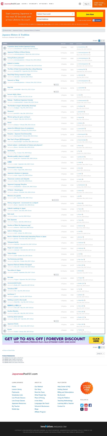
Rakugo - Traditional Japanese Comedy (20, 100)
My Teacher (42, 3)
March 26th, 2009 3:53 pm (25, 181)
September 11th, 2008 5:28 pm (26, 205)
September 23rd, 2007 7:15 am (27, 272)
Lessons (24, 3)
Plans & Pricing (40, 398)
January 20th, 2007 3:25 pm (26, 331)
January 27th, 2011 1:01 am (25, 96)
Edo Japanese (12, 219)
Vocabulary (33, 3)
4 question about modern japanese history (21, 46)
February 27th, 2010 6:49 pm (28, 130)
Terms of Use (40, 24)
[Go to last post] (86, 47)
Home (14, 386)
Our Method (39, 386)
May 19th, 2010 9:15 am (27, 113)
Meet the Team (40, 392)
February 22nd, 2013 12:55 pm (33, 82)
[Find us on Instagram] (86, 409)
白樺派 (10, 162)
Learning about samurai (15, 317)
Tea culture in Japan (14, 270)
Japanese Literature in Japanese (18, 173)
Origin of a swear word (15, 248)
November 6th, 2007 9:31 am (28, 250)
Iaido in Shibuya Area (15, 231)
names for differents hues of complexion (21, 128)
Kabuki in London (13, 63)
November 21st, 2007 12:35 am (29, 244)
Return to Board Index (9, 350)
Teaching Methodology (65, 400)
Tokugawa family (13, 242)
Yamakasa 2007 (12, 288)
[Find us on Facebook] (90, 405)
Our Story (38, 389)
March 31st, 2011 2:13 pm (28, 89)
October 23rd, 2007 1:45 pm (27, 261)
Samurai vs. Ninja (13, 80)
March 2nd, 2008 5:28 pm (26, 227)
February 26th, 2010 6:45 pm (30, 136)
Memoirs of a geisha (14, 195)
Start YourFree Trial (98, 4)
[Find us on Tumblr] (82, 409)
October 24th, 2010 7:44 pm (31, 102)
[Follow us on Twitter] (82, 405)
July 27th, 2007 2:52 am (24, 290)
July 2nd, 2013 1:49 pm (27, 76)
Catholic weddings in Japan (16, 208)
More (50, 3)
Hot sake (10, 277)
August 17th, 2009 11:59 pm (25, 175)
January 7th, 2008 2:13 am (25, 233)
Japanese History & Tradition (32, 30)
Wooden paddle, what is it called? (18, 156)
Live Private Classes (18, 398)
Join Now (90, 14)
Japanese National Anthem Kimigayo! (20, 264)
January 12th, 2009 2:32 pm (29, 186)
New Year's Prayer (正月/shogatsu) (18, 139)
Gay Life (10, 87)
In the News (39, 400)
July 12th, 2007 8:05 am (26, 296)
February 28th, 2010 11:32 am (27, 124)
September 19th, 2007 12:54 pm (28, 279)
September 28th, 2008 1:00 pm (25, 197)
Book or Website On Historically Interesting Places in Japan (27, 236)
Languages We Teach (42, 403)
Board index (8, 30)
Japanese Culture (17, 30)
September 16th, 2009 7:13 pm (26, 164)
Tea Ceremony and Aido (15, 259)
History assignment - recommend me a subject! (23, 203)
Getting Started (63, 389)
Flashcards (15, 392)
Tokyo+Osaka (12, 253)
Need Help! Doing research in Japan (19, 74)
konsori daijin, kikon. (14, 94)
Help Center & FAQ (64, 386)
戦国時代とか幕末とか (14, 305)
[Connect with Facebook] (97, 20)
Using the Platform (64, 398)
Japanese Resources (19, 403)
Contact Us (61, 406)
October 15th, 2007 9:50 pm (28, 266)
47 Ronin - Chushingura (15, 190)
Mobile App (15, 409)
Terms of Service (74, 432)
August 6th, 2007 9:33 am (27, 285)
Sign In (87, 4)
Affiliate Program (40, 412)
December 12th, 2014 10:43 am (34, 65)
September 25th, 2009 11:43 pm (29, 158)
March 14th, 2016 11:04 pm (32, 54)
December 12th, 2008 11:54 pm (27, 192)
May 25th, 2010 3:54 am (27, 107)
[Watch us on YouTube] (86, 405)
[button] (80, 4)
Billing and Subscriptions (66, 392)
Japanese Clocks (13, 324)
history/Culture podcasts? (16, 58)
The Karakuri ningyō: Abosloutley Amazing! (22, 105)
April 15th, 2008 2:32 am (25, 221)
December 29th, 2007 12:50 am (27, 238)
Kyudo (10, 329)
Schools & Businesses (42, 406)
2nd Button (11, 150)
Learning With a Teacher (66, 403)
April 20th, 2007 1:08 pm (27, 319)
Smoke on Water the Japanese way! (19, 225)
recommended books (14, 283)
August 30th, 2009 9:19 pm (25, 169)
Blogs (36, 409)
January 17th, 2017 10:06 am (30, 48)
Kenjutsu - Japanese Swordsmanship (20, 134)
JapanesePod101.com (66, 430)
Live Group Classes (18, 400)
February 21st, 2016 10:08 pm (33, 60)
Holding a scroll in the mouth (17, 300)
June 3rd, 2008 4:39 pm (25, 216)
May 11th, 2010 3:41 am (25, 119)
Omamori (11, 111)
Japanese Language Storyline (17, 184)
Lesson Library (17, 389)
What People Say (40, 395)
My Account (61, 395)
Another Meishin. (13, 311)
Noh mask (11, 214)
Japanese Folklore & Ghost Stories (19, 52)
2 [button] (101, 40)
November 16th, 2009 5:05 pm (26, 147)
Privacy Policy (47, 24)
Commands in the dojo (15, 167)
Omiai (9, 122)
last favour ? (12, 294)
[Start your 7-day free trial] (86, 388)
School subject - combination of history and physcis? (25, 145)
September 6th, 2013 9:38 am (29, 71)
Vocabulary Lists (17, 395)
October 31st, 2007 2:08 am (25, 255)
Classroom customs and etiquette (18, 179)
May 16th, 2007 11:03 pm (27, 313)
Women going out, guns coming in (19, 117)
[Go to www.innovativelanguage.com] (53, 426)
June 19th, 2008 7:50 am (25, 210)
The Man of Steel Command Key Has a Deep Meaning (25, 69)
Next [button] (104, 41)
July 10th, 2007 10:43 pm (27, 302)
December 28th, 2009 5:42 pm (30, 141)
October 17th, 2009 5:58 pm (24, 152)
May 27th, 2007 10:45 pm (27, 307)
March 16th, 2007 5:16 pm (27, 326)
